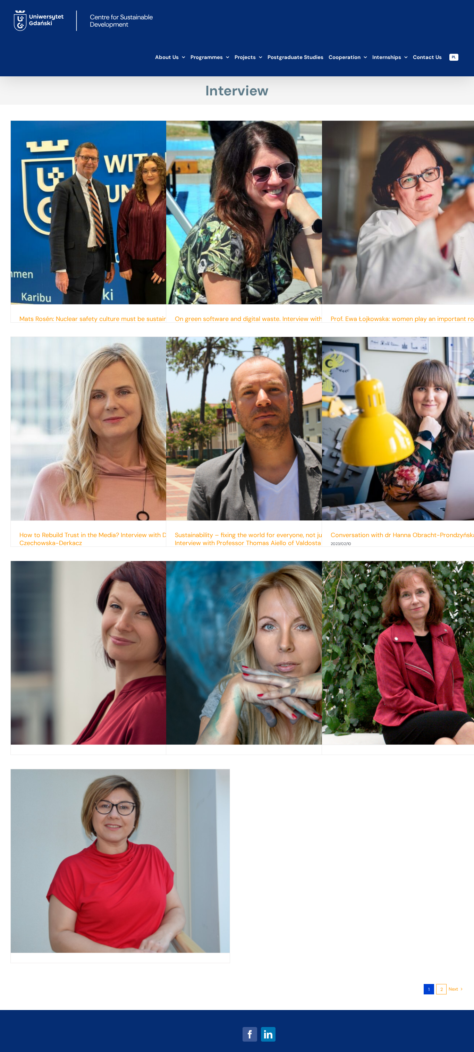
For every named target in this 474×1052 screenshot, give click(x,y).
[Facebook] (250, 1034)
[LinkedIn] (268, 1034)
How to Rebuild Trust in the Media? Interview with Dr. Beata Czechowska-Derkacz (103, 539)
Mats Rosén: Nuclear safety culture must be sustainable (99, 319)
